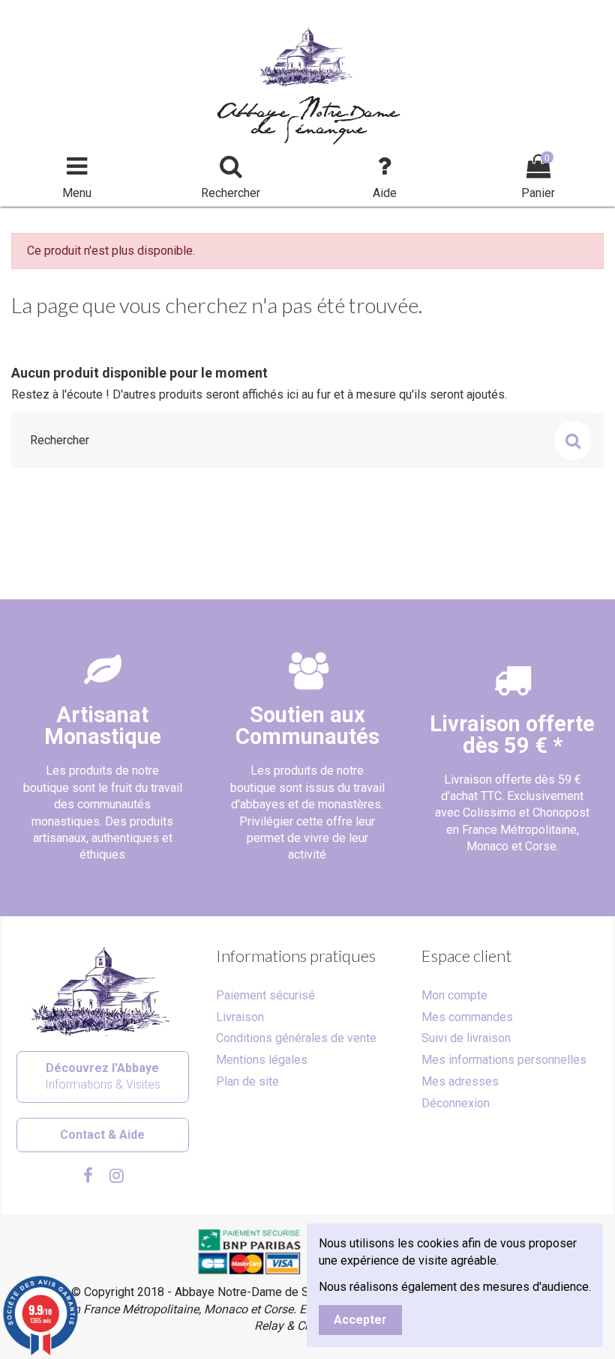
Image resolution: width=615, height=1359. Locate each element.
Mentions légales (262, 1060)
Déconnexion (456, 1103)
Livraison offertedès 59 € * (512, 734)
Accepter (360, 1320)
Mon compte (455, 995)
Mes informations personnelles (504, 1060)
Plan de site (247, 1081)
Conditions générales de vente (296, 1038)
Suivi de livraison (466, 1038)
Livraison (240, 1017)
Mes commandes (467, 1017)
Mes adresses (460, 1081)
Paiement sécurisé (265, 995)
